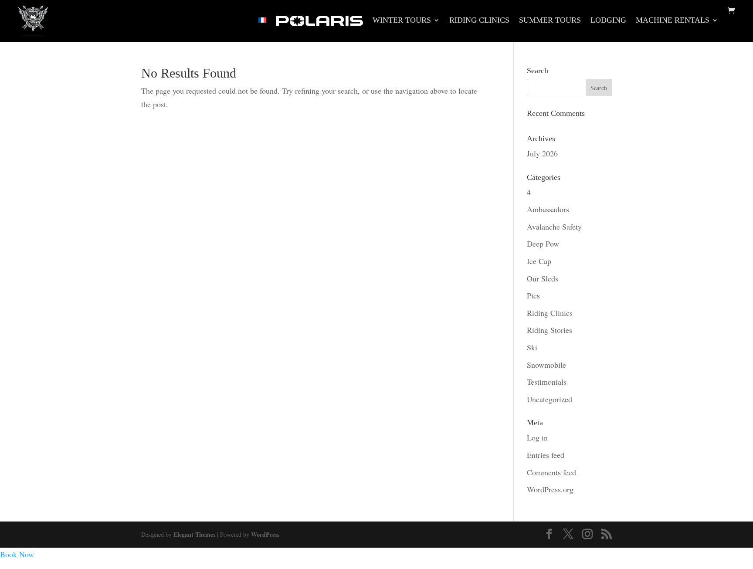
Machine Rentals (672, 20)
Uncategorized (549, 399)
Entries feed (545, 455)
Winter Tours (402, 20)
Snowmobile (546, 364)
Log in (537, 437)
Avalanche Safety (554, 226)
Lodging (608, 20)
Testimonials (546, 381)
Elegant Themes (194, 534)
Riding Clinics (479, 20)
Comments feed (551, 472)
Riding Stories (549, 330)
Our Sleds (542, 278)
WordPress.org (550, 489)
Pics (533, 295)
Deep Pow (543, 243)
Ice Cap (539, 261)
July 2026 (542, 153)
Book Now (17, 554)
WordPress (265, 534)
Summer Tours (550, 20)
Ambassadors (548, 209)
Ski (532, 347)
